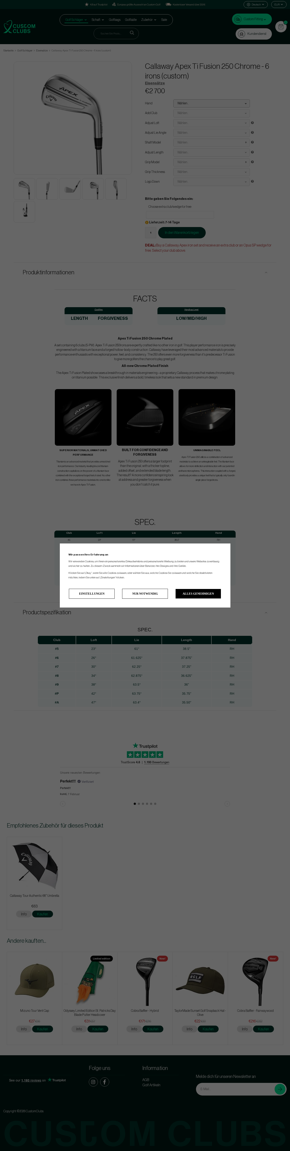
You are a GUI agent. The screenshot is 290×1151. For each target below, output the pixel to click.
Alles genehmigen (198, 593)
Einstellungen (91, 593)
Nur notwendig (145, 593)
